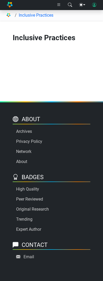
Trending (24, 219)
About (21, 161)
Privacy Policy (29, 141)
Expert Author (28, 229)
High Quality (27, 189)
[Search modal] (70, 5)
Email (29, 256)
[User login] (94, 5)
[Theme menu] (82, 5)
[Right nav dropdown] (58, 5)
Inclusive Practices (36, 15)
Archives (24, 131)
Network (23, 151)
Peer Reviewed (29, 199)
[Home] (9, 5)
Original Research (32, 209)
